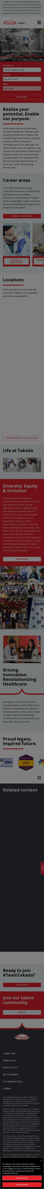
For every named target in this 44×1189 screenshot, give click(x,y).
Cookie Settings (22, 1178)
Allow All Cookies (21, 1185)
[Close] (41, 1160)
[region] (22, 1173)
